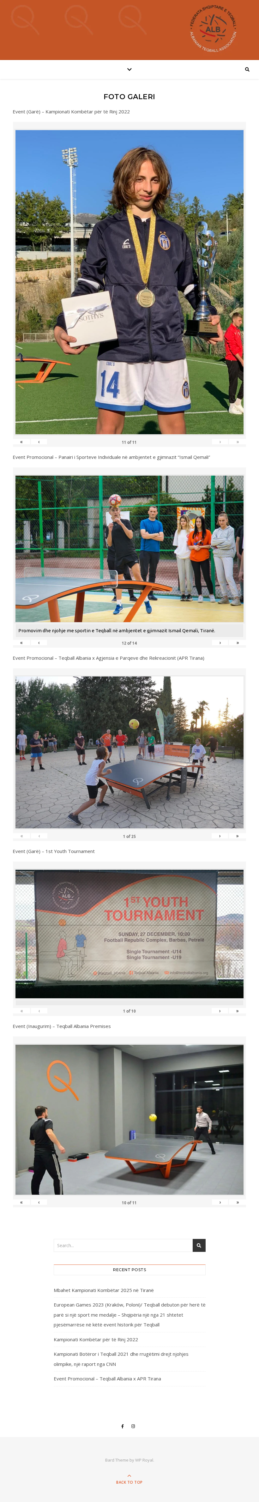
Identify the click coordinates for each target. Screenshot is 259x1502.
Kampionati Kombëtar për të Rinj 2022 (96, 1339)
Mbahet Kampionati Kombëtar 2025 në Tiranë (104, 1290)
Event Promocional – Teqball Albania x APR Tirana (107, 1378)
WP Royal (144, 1460)
